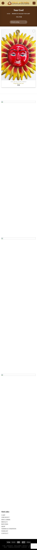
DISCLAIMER (5, 519)
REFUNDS (4, 524)
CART (3, 515)
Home (8, 13)
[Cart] (34, 3)
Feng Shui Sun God (18, 83)
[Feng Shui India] (18, 3)
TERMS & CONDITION (8, 528)
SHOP (3, 526)
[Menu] (3, 3)
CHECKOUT (5, 517)
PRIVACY (4, 522)
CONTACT (4, 533)
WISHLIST (4, 531)
